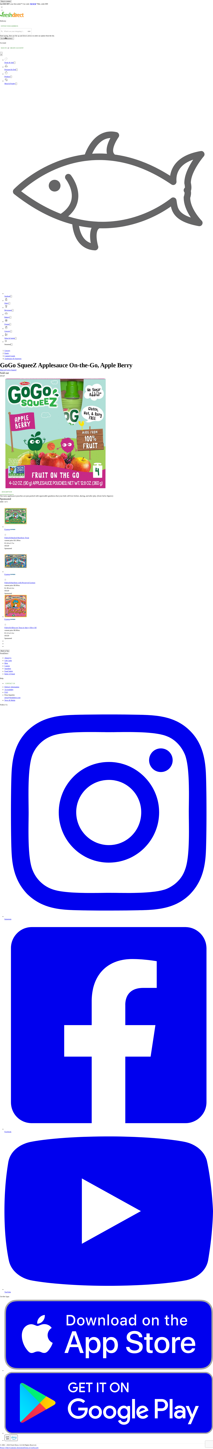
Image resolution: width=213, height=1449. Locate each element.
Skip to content (6, 1)
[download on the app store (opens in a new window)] (108, 1370)
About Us (7, 658)
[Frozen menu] (10, 324)
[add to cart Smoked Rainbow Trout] (5, 532)
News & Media (9, 700)
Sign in (4, 48)
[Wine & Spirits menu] (16, 338)
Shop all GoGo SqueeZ (8, 370)
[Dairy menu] (9, 303)
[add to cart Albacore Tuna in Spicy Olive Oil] (5, 622)
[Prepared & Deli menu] (17, 70)
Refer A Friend (9, 674)
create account (17, 48)
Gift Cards (8, 661)
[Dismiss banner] (2, 7)
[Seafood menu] (11, 296)
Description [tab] (7, 492)
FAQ (6, 692)
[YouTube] (108, 1289)
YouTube (7, 1292)
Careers (7, 666)
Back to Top (5, 651)
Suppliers (7, 669)
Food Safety (8, 671)
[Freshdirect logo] (12, 16)
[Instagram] (108, 916)
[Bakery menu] (10, 317)
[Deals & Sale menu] (14, 63)
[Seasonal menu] (11, 344)
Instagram (7, 919)
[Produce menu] (11, 77)
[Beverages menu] (13, 310)
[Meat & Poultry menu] (16, 84)
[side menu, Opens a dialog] (2, 10)
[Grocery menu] (11, 331)
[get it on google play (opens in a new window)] (108, 1433)
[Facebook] (108, 1129)
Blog (6, 663)
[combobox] (15, 31)
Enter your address (9, 26)
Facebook (7, 1132)
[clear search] (29, 31)
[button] (106, 433)
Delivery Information (11, 687)
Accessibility (8, 690)
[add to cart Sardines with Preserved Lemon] (5, 577)
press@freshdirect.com (12, 698)
